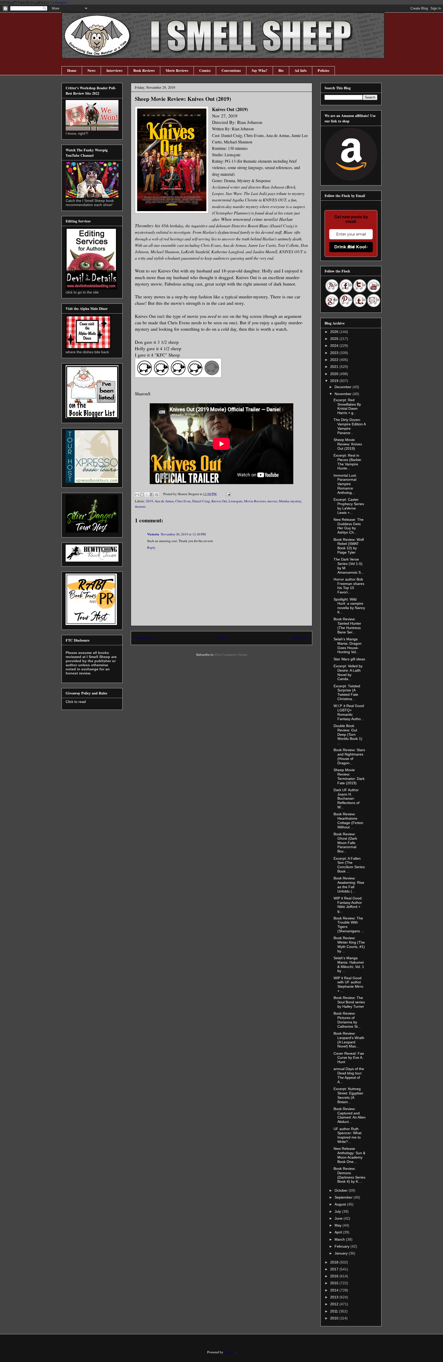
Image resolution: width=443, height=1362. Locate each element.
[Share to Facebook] (151, 494)
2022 (334, 360)
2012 (334, 1304)
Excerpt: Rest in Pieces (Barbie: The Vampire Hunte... (348, 461)
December (344, 387)
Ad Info (301, 70)
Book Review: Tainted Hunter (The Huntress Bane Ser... (347, 625)
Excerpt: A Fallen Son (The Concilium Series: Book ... (350, 864)
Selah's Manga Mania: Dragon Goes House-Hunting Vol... (347, 645)
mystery (295, 501)
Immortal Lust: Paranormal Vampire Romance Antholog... (345, 484)
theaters (140, 506)
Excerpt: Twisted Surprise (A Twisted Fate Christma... (347, 692)
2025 (334, 339)
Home (71, 70)
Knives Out (219, 501)
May (339, 1225)
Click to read (76, 702)
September (344, 1197)
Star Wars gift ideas (349, 659)
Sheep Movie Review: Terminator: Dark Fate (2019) (349, 776)
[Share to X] (146, 494)
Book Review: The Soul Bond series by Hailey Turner (349, 1002)
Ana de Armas (164, 501)
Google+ (61, 2)
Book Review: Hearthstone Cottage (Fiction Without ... (348, 820)
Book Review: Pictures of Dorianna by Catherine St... (347, 1019)
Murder (284, 501)
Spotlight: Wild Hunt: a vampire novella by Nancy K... (349, 605)
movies (272, 501)
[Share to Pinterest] (156, 494)
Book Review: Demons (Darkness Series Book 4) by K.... (349, 1175)
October (342, 1190)
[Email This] (137, 494)
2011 (334, 1311)
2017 (334, 1269)
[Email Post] (227, 494)
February (342, 1246)
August (341, 1204)
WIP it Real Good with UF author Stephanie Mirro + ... (348, 984)
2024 (334, 346)
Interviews (114, 70)
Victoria (153, 534)
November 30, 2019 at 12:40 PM (183, 534)
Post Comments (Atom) (231, 654)
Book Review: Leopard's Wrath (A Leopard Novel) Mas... (349, 1039)
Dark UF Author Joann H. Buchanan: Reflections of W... (346, 798)
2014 (334, 1290)
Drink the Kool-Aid (351, 246)
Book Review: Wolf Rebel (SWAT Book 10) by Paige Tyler (349, 545)
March (340, 1239)
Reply (151, 547)
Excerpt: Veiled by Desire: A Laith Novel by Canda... (348, 672)
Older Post (299, 637)
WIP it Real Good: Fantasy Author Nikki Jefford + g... (348, 904)
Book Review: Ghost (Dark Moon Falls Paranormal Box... (345, 842)
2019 (149, 501)
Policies (323, 70)
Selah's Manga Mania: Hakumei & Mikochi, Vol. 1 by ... (349, 964)
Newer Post (144, 637)
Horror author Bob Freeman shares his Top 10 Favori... (349, 585)
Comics (204, 70)
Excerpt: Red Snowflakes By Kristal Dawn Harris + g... (347, 406)
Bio (281, 70)
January (342, 1253)
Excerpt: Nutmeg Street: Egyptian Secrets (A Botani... (348, 1095)
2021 (334, 367)
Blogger (229, 1352)
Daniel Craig (201, 501)
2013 (334, 1297)
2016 (334, 1276)
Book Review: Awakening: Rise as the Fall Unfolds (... (349, 884)
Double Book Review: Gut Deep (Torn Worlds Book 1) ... (348, 734)
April (339, 1232)
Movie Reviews (177, 70)
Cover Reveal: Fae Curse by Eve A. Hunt (349, 1057)
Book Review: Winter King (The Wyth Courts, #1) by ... (349, 944)
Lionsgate (236, 501)
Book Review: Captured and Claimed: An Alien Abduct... (350, 1115)
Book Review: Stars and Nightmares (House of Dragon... (349, 756)
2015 (334, 1283)
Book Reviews (144, 70)
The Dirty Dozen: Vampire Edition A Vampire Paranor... (350, 426)
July (338, 1211)
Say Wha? (259, 70)
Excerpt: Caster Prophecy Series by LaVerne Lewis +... (349, 505)
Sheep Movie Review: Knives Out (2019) (348, 444)
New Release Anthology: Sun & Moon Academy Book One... (349, 1155)
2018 (334, 1262)
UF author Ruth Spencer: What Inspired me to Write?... (347, 1135)
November (344, 394)
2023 (334, 353)
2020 (334, 374)
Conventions (231, 70)
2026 (334, 332)
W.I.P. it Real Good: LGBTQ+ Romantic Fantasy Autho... (349, 712)
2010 (334, 1318)
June (339, 1218)
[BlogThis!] (142, 494)
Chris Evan (183, 501)
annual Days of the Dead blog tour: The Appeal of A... (349, 1075)
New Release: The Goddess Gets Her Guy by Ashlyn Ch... (349, 525)
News (91, 70)
